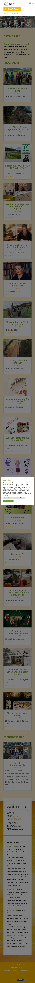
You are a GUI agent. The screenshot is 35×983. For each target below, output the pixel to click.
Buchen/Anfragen (12, 9)
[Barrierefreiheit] (33, 3)
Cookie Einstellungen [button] (9, 498)
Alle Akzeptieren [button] (8, 501)
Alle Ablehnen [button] (20, 498)
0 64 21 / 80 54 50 (11, 13)
